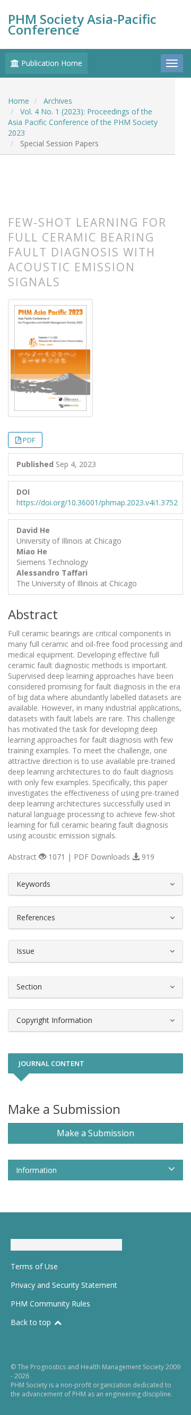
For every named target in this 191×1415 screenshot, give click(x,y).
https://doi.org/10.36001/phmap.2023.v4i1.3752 (97, 502)
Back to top (32, 1322)
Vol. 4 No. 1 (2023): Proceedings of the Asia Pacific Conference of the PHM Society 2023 (83, 122)
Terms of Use (34, 1266)
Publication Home (50, 63)
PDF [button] (29, 440)
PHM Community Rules (50, 1304)
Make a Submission (95, 1133)
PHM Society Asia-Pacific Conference (82, 24)
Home (18, 101)
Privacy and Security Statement (64, 1285)
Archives (58, 101)
